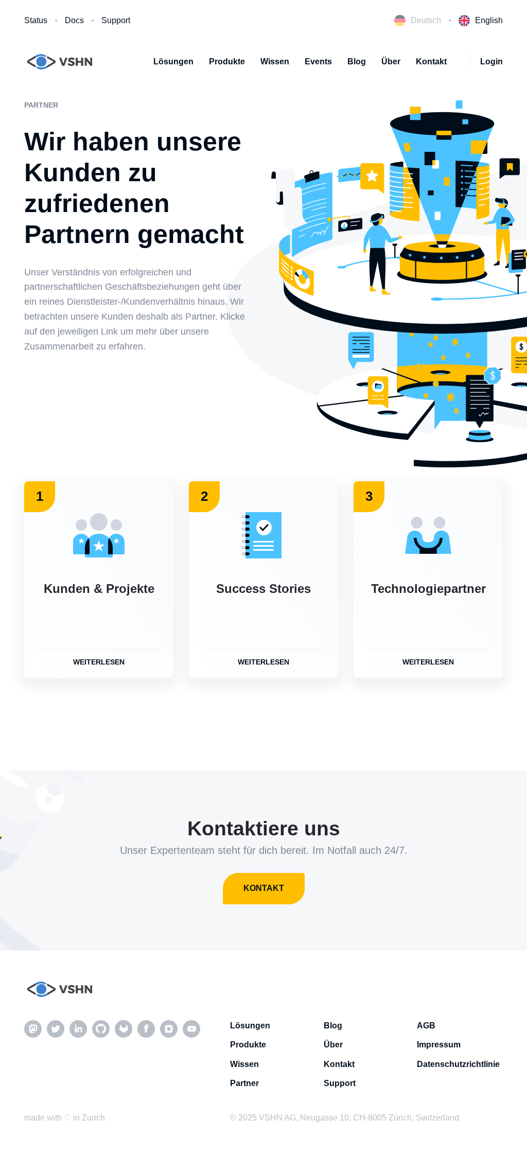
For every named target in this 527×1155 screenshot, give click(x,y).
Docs (74, 20)
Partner (244, 1083)
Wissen (274, 61)
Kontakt (431, 61)
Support (115, 20)
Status (35, 20)
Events (318, 61)
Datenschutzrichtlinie (458, 1064)
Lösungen (173, 61)
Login (491, 61)
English (489, 20)
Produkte (227, 61)
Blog (356, 61)
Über (390, 61)
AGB (426, 1025)
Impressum (439, 1044)
